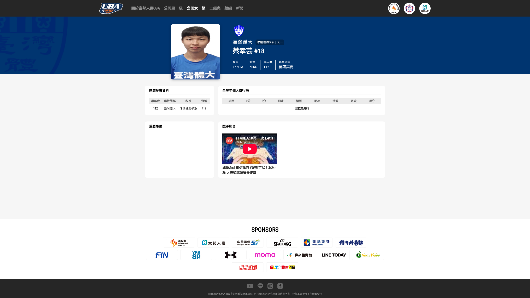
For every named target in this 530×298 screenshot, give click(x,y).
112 (155, 108)
